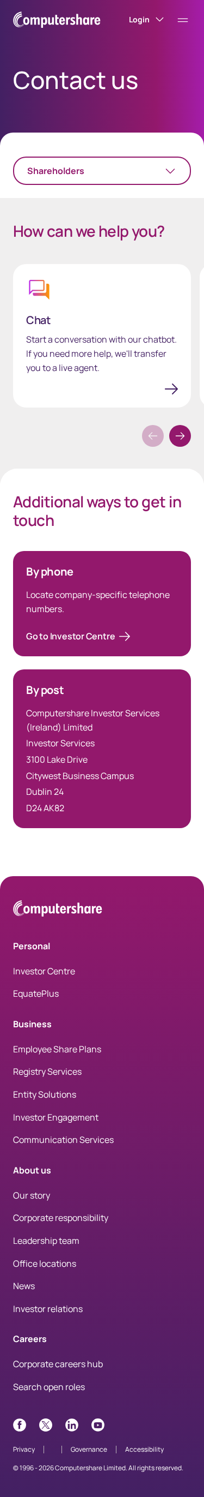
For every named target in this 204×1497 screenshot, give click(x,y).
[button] (180, 436)
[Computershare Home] (57, 910)
